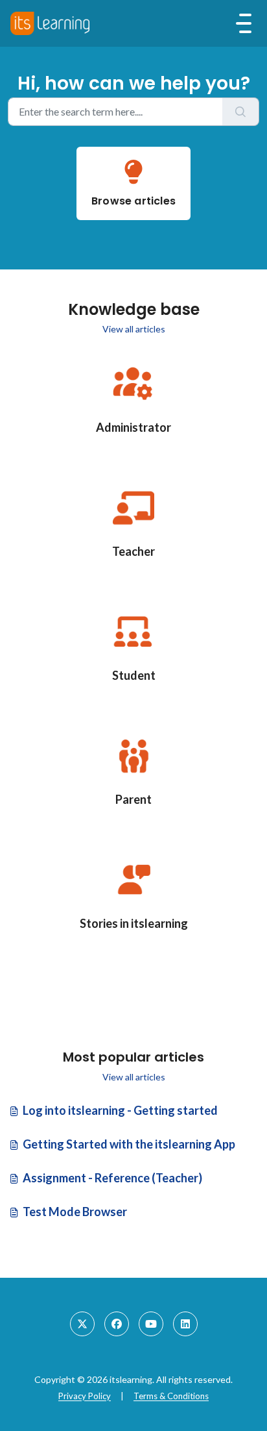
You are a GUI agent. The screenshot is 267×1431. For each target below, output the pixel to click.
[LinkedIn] (185, 1324)
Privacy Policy (84, 1396)
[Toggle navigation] (244, 23)
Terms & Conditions (171, 1396)
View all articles (133, 328)
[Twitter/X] (82, 1324)
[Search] (240, 111)
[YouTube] (151, 1324)
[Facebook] (116, 1324)
